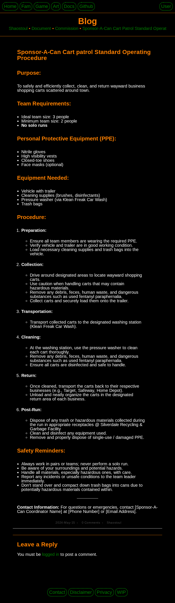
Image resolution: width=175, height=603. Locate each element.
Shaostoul (114, 522)
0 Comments (91, 522)
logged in (50, 554)
